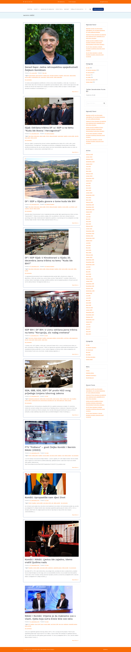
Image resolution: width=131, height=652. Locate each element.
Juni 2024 (88, 166)
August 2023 (89, 180)
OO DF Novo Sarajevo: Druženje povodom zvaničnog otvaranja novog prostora (95, 48)
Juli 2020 (88, 243)
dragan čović (46, 75)
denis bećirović (39, 75)
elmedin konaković (54, 75)
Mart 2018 (88, 305)
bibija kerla (36, 136)
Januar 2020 (89, 257)
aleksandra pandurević (34, 398)
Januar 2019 (89, 281)
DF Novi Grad (89, 72)
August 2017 (89, 322)
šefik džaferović (60, 400)
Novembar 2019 (90, 262)
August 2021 (89, 212)
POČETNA (29, 9)
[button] (38, 9)
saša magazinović (73, 338)
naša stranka (73, 75)
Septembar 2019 (90, 264)
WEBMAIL (105, 649)
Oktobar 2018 (89, 288)
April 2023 (88, 188)
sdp (55, 400)
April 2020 (88, 250)
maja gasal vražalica (51, 338)
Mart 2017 (88, 334)
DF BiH (46, 335)
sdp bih (76, 136)
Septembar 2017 (90, 319)
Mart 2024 (88, 171)
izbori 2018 (37, 624)
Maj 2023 (88, 185)
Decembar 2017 (90, 312)
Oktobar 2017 (89, 317)
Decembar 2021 (90, 204)
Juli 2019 (88, 267)
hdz (71, 398)
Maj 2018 (88, 300)
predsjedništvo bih (36, 77)
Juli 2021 (88, 214)
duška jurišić (35, 455)
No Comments (28, 79)
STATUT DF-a (59, 9)
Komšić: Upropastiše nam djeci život (45, 497)
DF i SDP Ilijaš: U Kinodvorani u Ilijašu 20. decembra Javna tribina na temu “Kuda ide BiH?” (49, 260)
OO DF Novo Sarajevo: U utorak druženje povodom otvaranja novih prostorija (95, 54)
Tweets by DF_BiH (90, 95)
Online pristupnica (98, 9)
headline (61, 75)
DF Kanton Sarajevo (49, 133)
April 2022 (88, 197)
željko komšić (50, 77)
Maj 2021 (88, 219)
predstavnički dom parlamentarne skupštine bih (43, 400)
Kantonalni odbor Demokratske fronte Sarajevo (43, 649)
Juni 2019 (88, 269)
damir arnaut (56, 398)
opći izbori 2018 (53, 455)
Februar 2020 (89, 255)
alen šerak (31, 136)
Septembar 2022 (90, 195)
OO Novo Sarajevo (90, 79)
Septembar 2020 (90, 238)
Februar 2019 (89, 279)
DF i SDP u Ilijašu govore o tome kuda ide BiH (50, 201)
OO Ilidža (88, 77)
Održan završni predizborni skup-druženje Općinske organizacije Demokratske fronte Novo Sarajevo (95, 42)
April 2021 (88, 221)
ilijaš (60, 269)
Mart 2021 (88, 223)
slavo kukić (27, 137)
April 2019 (88, 274)
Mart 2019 (88, 276)
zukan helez (44, 339)
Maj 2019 (88, 271)
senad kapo (43, 77)
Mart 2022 (88, 200)
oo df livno (66, 338)
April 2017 (88, 331)
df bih (47, 136)
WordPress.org (90, 377)
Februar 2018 (89, 307)
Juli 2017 (88, 324)
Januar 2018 (89, 310)
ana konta (31, 338)
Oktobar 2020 (89, 235)
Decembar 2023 (90, 178)
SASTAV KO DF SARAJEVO (47, 9)
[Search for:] (96, 103)
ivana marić (66, 75)
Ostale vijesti (89, 82)
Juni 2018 (88, 298)
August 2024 (89, 164)
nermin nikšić (28, 77)
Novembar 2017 (90, 314)
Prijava (87, 370)
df (29, 624)
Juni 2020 (88, 245)
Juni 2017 (88, 326)
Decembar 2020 (90, 231)
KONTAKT (66, 9)
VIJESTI (36, 9)
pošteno (60, 455)
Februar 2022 (89, 202)
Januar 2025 (89, 156)
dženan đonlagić (53, 136)
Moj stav (45, 73)
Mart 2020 (88, 252)
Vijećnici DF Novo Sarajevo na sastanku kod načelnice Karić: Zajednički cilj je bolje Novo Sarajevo (96, 36)
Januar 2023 (89, 192)
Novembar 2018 (90, 286)
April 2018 (88, 302)
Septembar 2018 (90, 290)
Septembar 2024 (90, 161)
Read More (75, 91)
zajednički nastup (57, 567)
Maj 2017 (88, 329)
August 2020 (89, 240)
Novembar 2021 (90, 207)
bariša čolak (43, 398)
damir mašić (43, 136)
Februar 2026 (89, 154)
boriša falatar (32, 75)
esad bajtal (60, 136)
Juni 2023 (88, 183)
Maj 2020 (88, 247)
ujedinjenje (50, 567)
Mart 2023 (88, 190)
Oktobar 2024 (89, 159)
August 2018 (89, 293)
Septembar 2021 (90, 209)
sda (60, 624)
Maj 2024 (88, 168)
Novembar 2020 (90, 233)
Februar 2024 (89, 173)
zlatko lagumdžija (58, 77)
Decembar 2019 (90, 259)
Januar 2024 (89, 176)
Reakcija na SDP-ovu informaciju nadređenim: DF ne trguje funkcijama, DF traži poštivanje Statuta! (95, 30)
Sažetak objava (90, 373)
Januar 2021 (89, 228)
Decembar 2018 (90, 283)
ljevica (42, 624)
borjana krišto (49, 398)
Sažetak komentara (91, 375)
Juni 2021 (88, 216)
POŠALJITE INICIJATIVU (77, 9)
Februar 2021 (89, 226)
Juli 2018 (88, 295)
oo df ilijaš (71, 206)
